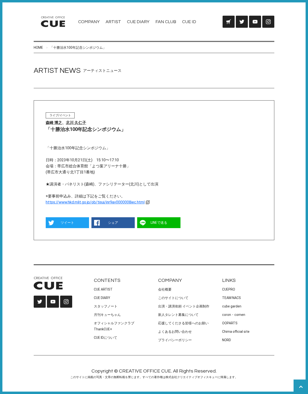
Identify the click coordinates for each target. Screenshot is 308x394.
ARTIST (113, 22)
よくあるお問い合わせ (175, 331)
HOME (38, 47)
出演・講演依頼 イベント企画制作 (183, 306)
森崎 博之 (54, 122)
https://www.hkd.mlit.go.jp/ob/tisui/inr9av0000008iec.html (95, 202)
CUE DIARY (138, 22)
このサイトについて (173, 298)
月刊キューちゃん (107, 315)
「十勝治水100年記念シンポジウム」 (78, 47)
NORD (226, 340)
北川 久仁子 (76, 122)
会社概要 (165, 289)
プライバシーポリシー (175, 340)
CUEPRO (228, 289)
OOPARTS (229, 323)
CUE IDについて (105, 338)
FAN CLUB (165, 22)
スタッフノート (105, 306)
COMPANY (89, 22)
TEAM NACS (231, 298)
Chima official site (236, 331)
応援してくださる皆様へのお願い (183, 323)
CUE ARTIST (103, 289)
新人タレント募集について (178, 315)
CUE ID (189, 22)
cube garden (231, 306)
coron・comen (233, 315)
